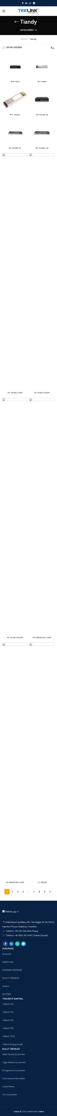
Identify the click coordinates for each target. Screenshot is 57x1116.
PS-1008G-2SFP (15, 392)
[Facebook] (22, 3)
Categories (27, 30)
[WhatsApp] (30, 3)
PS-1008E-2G (15, 148)
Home (24, 39)
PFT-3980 (42, 81)
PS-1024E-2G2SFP (15, 637)
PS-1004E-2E (42, 114)
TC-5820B (42, 882)
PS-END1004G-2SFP (42, 637)
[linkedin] (26, 3)
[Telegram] (34, 3)
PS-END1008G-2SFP (15, 882)
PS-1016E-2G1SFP (42, 392)
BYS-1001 (15, 81)
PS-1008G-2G (42, 148)
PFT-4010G (15, 114)
